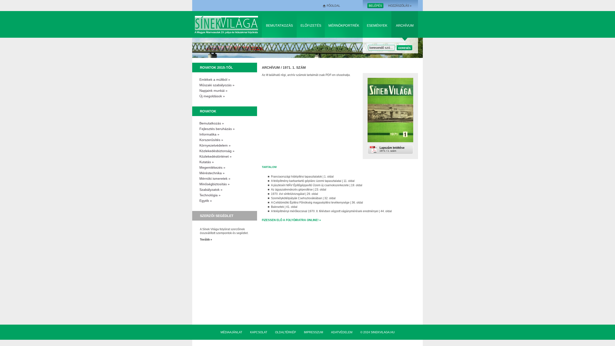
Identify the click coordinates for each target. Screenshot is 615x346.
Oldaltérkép (285, 332)
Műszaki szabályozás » (216, 85)
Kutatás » (206, 162)
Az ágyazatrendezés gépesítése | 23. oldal (298, 189)
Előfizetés (311, 25)
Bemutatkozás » (211, 123)
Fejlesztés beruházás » (217, 129)
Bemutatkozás (279, 25)
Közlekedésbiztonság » (216, 151)
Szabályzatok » (210, 190)
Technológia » (210, 195)
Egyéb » (205, 201)
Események (377, 25)
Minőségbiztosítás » (214, 184)
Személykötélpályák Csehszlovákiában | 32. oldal (303, 198)
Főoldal (333, 5)
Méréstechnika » (212, 173)
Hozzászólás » (400, 5)
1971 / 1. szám (392, 149)
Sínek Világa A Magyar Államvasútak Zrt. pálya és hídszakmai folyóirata (227, 24)
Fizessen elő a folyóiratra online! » (291, 220)
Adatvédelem (341, 332)
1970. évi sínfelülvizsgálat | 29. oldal (294, 194)
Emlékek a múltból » (214, 79)
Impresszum (313, 332)
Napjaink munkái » (213, 91)
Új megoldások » (212, 96)
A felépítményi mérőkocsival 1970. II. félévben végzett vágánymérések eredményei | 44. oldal (331, 211)
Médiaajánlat (231, 332)
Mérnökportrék (343, 25)
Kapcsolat (258, 332)
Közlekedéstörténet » (215, 156)
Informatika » (209, 134)
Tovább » (206, 239)
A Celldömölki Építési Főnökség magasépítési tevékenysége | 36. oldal (317, 202)
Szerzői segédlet (217, 216)
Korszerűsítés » (211, 140)
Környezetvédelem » (215, 145)
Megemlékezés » (212, 167)
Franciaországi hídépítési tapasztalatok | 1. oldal (302, 176)
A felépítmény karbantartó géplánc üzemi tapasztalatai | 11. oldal (313, 181)
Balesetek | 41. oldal (284, 207)
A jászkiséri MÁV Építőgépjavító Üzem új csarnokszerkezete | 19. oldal (316, 185)
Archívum (405, 25)
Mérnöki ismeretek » (214, 178)
